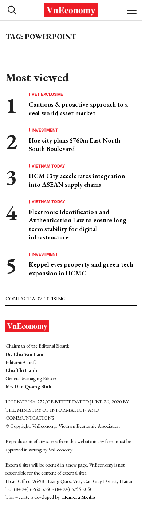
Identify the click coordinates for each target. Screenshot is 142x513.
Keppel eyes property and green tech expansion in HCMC (81, 268)
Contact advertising (35, 298)
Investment (45, 130)
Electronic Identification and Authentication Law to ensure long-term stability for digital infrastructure (78, 224)
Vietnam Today (48, 166)
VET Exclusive (47, 94)
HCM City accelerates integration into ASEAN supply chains (77, 180)
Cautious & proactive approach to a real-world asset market (78, 108)
